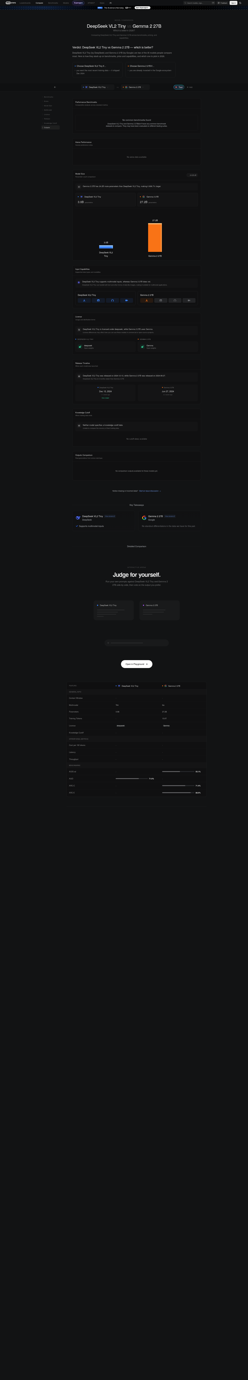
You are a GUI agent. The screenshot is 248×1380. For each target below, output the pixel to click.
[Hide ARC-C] (109, 785)
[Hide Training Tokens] (109, 718)
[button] (111, 87)
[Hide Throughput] (109, 759)
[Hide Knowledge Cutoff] (109, 732)
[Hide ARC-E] (109, 792)
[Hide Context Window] (109, 698)
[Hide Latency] (109, 752)
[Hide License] (109, 725)
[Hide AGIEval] (109, 771)
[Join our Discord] (110, 3)
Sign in (233, 3)
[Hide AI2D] (109, 778)
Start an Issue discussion (150, 491)
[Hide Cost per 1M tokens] (109, 745)
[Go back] (55, 87)
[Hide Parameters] (109, 711)
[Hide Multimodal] (109, 705)
